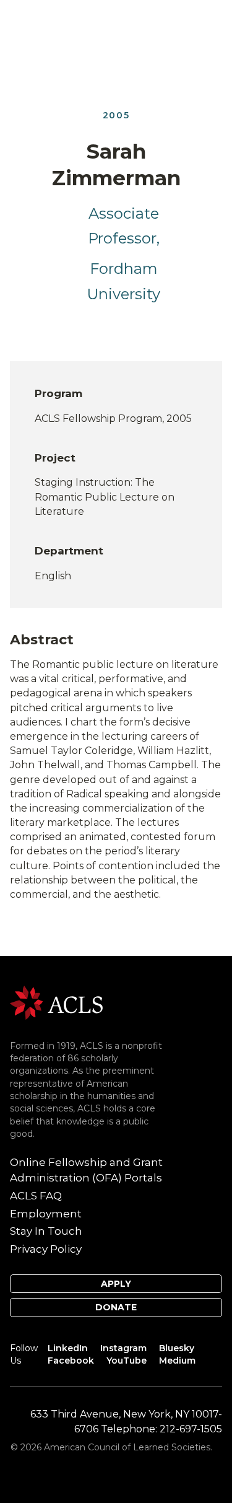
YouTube (126, 1360)
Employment (46, 1213)
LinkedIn (68, 1348)
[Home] (56, 1002)
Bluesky (176, 1348)
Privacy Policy (46, 1249)
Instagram (123, 1348)
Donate (116, 1307)
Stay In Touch (46, 1231)
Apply (116, 1283)
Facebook (71, 1360)
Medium (177, 1360)
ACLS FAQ (36, 1196)
